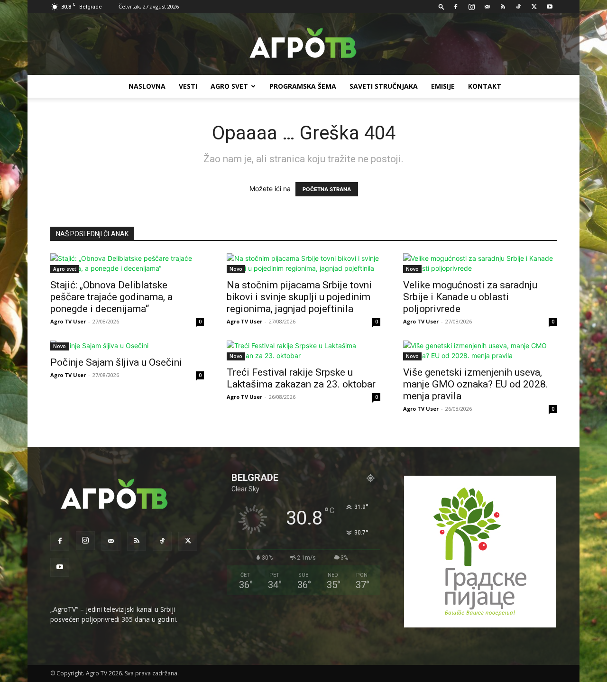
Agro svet (64, 269)
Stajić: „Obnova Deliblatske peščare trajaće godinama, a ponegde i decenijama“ (111, 296)
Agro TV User (68, 321)
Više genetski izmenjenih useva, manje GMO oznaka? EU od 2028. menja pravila (475, 384)
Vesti (188, 86)
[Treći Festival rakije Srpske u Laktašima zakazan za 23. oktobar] (303, 350)
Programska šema (302, 86)
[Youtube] (550, 6)
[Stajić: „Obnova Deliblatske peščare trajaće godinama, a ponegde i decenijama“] (127, 263)
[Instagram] (471, 6)
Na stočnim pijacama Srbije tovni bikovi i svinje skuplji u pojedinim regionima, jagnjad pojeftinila (299, 296)
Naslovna (147, 86)
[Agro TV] (303, 44)
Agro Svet (229, 86)
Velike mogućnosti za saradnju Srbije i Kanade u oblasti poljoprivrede (470, 296)
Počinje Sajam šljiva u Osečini (116, 362)
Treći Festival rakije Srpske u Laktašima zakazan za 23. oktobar (301, 378)
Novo (236, 269)
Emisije (443, 86)
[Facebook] (456, 6)
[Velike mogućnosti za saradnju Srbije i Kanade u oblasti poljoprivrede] (480, 263)
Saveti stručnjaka (383, 86)
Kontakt (484, 86)
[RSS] (503, 6)
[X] (534, 6)
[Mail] (487, 6)
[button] (441, 6)
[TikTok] (518, 6)
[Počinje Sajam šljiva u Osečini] (127, 345)
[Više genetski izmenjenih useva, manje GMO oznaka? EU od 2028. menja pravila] (480, 350)
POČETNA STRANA (327, 189)
